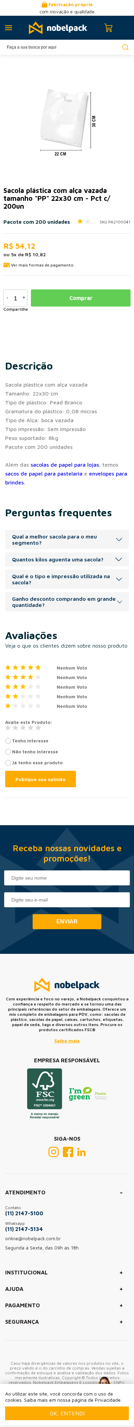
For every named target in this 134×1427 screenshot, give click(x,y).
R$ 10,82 (35, 254)
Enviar (67, 921)
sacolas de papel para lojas (65, 465)
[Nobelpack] (58, 28)
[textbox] (67, 47)
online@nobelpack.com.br (33, 1238)
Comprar (80, 298)
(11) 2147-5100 (24, 1213)
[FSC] (44, 1117)
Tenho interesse (30, 740)
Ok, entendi (67, 1413)
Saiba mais (67, 1040)
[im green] (88, 1099)
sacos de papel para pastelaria (43, 473)
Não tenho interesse (35, 751)
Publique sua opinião (40, 779)
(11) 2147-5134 (24, 1229)
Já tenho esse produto (37, 762)
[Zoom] (65, 117)
